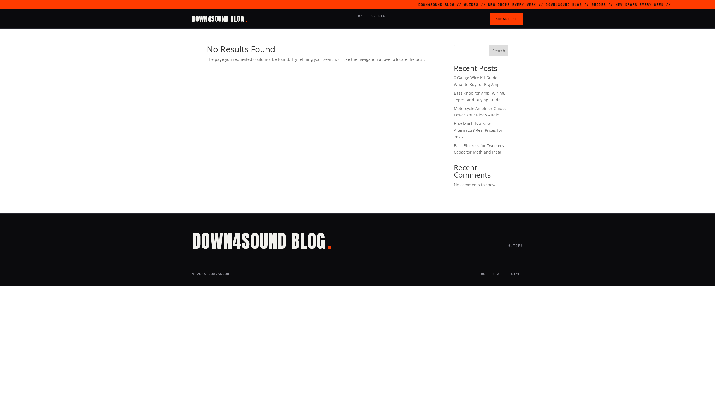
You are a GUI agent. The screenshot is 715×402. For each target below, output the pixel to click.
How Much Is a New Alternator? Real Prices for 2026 (478, 130)
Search (498, 50)
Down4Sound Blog (219, 19)
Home (360, 16)
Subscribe (506, 18)
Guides (378, 16)
